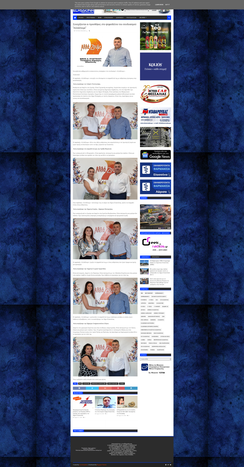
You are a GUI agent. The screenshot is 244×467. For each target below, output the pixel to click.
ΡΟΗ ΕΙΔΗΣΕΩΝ (131, 17)
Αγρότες (143, 303)
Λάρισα (149, 339)
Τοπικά (122, 383)
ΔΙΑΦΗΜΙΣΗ (119, 17)
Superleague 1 (159, 293)
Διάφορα (143, 316)
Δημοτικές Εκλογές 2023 (99, 383)
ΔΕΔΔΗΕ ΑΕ (165, 306)
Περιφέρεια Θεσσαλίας (158, 346)
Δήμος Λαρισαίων (146, 313)
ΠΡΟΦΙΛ (80, 17)
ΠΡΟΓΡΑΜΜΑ (91, 17)
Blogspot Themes (101, 464)
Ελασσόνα (161, 320)
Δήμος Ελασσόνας (153, 310)
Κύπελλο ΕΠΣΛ (165, 336)
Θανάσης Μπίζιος (146, 333)
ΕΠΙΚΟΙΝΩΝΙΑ (108, 17)
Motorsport (149, 293)
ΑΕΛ (157, 300)
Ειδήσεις (153, 320)
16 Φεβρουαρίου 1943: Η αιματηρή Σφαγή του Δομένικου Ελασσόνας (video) (160, 262)
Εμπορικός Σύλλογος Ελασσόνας (151, 329)
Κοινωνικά (155, 336)
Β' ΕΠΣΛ (143, 306)
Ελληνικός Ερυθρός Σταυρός (149, 326)
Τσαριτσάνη (160, 349)
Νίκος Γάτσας (153, 343)
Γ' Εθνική (157, 306)
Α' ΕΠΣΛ (151, 300)
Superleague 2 (145, 296)
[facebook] (166, 464)
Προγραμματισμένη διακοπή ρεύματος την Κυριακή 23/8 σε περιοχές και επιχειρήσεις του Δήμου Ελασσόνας (81, 412)
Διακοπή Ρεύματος (154, 316)
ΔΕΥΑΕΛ (143, 310)
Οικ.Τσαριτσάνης (164, 343)
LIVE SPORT (142, 17)
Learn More (159, 4)
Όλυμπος (144, 300)
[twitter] (168, 464)
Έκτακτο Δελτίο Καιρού (159, 296)
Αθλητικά (151, 303)
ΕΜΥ (163, 316)
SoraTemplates (83, 464)
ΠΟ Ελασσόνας (145, 346)
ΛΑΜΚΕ (143, 339)
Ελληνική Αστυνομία (147, 323)
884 (80, 383)
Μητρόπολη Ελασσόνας (161, 339)
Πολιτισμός (144, 349)
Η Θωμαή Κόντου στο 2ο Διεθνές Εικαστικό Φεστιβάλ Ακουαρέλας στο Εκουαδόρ (126, 411)
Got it (167, 4)
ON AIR (99, 17)
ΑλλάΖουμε (86, 383)
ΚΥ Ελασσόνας (145, 336)
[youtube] (170, 464)
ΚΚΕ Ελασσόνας (158, 333)
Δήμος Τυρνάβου (159, 313)
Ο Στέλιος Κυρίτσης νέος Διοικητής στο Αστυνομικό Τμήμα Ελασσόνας (105, 410)
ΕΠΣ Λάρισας (144, 320)
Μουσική (143, 343)
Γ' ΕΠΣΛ (150, 306)
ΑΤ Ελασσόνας (164, 300)
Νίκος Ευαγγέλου (113, 383)
